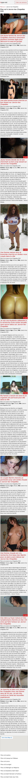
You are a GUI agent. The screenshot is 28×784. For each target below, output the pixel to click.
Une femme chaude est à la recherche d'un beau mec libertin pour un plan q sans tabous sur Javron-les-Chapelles (13, 556)
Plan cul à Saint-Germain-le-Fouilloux (11, 774)
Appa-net (3, 2)
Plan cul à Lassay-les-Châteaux (9, 758)
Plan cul (2, 7)
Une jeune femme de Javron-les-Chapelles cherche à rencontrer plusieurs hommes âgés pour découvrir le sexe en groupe (13, 38)
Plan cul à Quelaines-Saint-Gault (10, 770)
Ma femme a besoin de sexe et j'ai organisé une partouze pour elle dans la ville (13, 398)
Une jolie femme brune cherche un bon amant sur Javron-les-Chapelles (13, 102)
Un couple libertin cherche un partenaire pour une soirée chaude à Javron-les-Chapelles (13, 480)
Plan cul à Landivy (5, 755)
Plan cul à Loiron (5, 761)
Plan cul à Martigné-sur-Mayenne (10, 767)
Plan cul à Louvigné (6, 764)
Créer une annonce (21, 2)
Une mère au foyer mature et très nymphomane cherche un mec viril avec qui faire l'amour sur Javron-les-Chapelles (13, 621)
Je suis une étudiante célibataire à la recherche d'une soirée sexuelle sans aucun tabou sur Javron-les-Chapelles (13, 323)
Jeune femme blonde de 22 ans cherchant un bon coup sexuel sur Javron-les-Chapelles (13, 162)
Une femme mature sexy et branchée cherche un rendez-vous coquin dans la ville (13, 254)
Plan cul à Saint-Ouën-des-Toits (9, 777)
